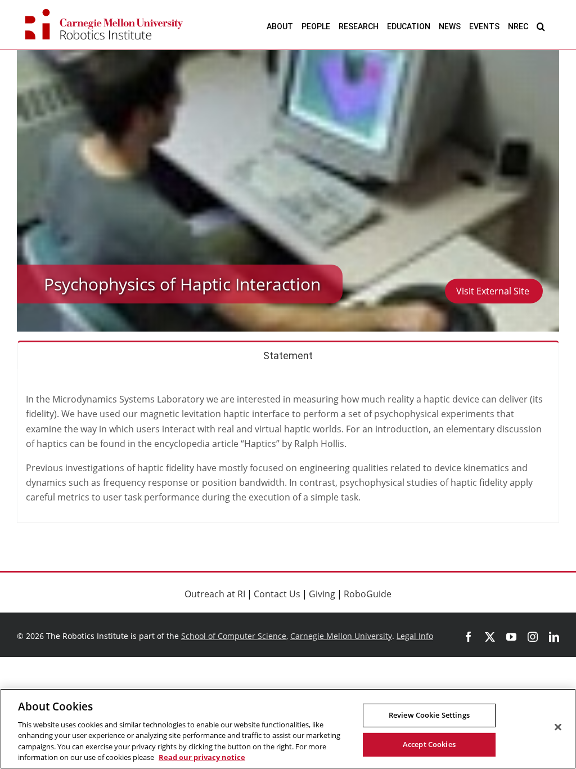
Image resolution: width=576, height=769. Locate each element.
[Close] (558, 727)
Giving (322, 594)
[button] (541, 26)
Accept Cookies (429, 744)
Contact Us (277, 594)
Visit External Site (494, 291)
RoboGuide (368, 594)
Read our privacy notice (202, 757)
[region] (288, 728)
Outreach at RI (214, 594)
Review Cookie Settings (429, 715)
